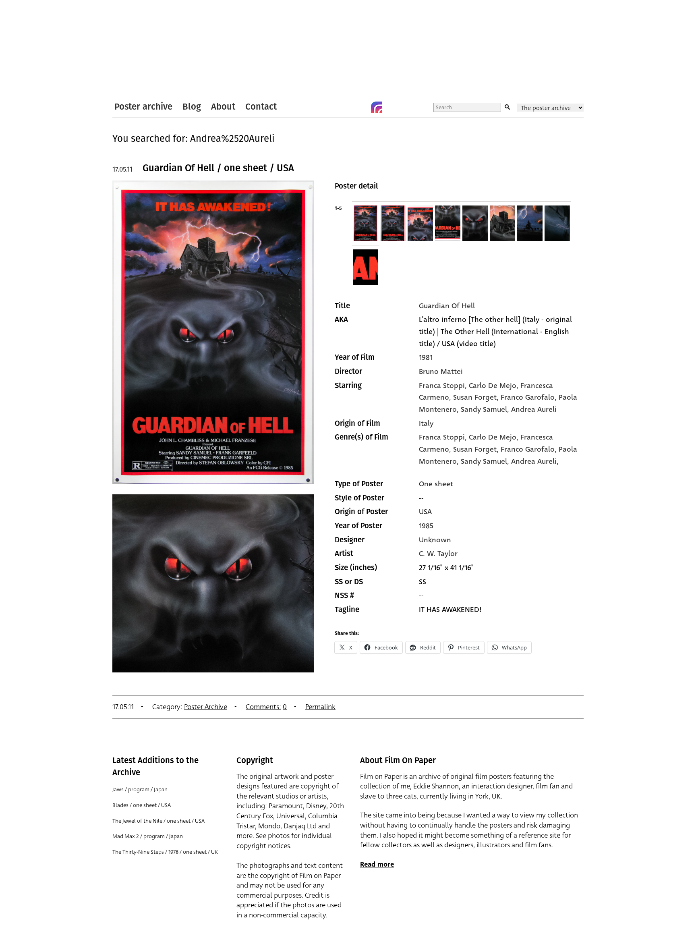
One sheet (436, 484)
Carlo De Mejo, (494, 437)
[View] (213, 488)
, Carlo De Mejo (490, 385)
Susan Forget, (477, 449)
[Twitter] (344, 107)
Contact (261, 106)
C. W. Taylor (438, 553)
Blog (191, 106)
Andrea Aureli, (535, 461)
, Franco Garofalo (526, 397)
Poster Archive (205, 707)
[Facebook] (360, 107)
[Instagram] (376, 107)
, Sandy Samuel (482, 409)
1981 (426, 357)
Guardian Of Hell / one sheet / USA (218, 168)
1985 (426, 526)
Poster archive (143, 106)
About (223, 106)
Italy (426, 423)
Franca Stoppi (442, 385)
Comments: (263, 707)
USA (425, 511)
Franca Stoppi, (444, 437)
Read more (377, 864)
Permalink (320, 707)
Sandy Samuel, (486, 461)
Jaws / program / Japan (140, 789)
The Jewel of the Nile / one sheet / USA (158, 821)
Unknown (435, 540)
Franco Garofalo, (530, 449)
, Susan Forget (473, 397)
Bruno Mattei (441, 371)
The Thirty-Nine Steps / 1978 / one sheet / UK (165, 852)
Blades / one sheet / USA (141, 805)
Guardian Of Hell (447, 306)
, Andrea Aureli (532, 409)
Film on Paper (133, 49)
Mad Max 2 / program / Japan (147, 836)
